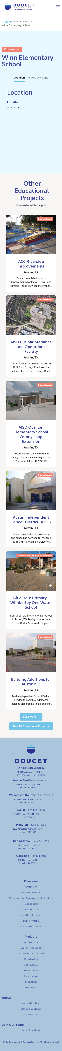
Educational (23, 21)
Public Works (31, 920)
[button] (58, 7)
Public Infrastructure (31, 953)
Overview (31, 886)
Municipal (31, 987)
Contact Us (31, 1014)
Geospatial (31, 903)
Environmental (31, 892)
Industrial (31, 981)
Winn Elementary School (16, 25)
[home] (18, 7)
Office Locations (31, 1009)
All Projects (31, 942)
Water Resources (31, 926)
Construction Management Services (31, 898)
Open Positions (31, 1030)
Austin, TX (31, 272)
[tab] (19, 78)
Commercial (31, 964)
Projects (7, 21)
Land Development (31, 915)
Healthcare (31, 976)
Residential (31, 959)
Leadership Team (31, 1003)
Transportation (31, 909)
